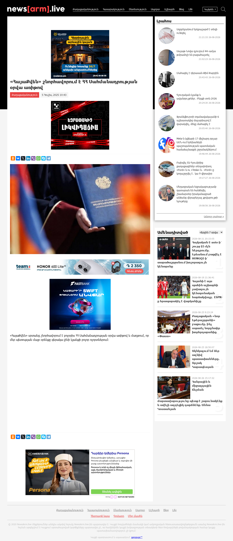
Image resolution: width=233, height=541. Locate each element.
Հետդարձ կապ (100, 516)
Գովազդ (119, 516)
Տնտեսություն (137, 9)
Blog (181, 9)
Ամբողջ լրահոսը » (214, 216)
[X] (23, 158)
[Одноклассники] (13, 158)
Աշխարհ (169, 9)
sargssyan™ (137, 537)
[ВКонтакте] (18, 158)
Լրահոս (164, 21)
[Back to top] (226, 534)
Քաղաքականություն (85, 9)
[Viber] (33, 158)
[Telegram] (48, 158)
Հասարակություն (113, 9)
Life (190, 9)
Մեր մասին (135, 516)
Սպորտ (155, 9)
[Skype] (43, 158)
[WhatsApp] (38, 158)
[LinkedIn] (28, 158)
